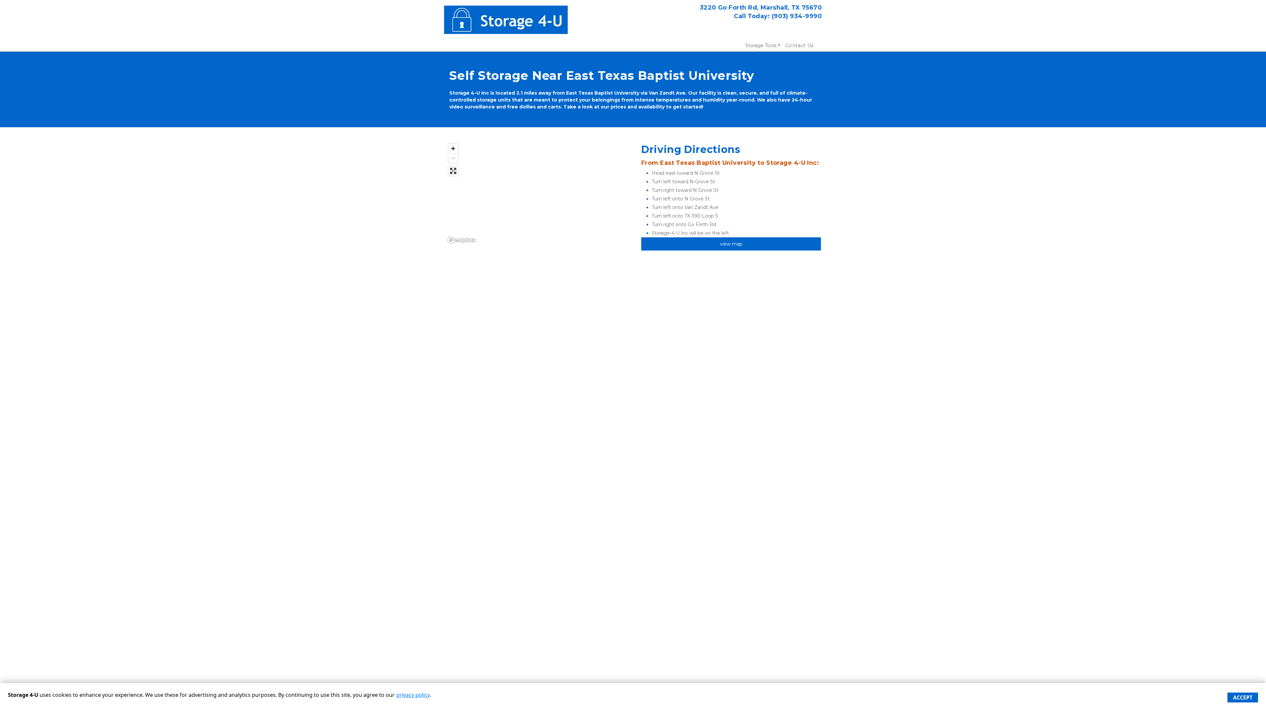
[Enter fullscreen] (453, 171)
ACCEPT (1242, 697)
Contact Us (799, 45)
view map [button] (731, 244)
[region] (535, 193)
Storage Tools (760, 45)
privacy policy (413, 694)
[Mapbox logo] (461, 240)
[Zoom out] (453, 158)
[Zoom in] (453, 148)
